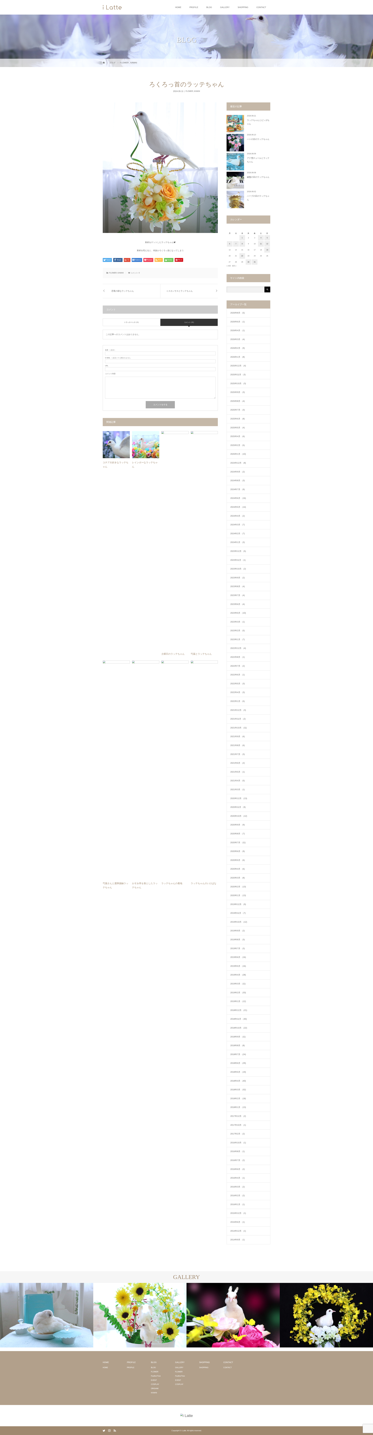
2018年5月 (238, 1072)
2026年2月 (237, 348)
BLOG (209, 7)
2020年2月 (238, 886)
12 (267, 244)
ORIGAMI (154, 1389)
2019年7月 (237, 948)
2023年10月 (238, 569)
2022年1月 (237, 701)
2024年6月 (238, 498)
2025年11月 (238, 374)
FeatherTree (156, 1376)
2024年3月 (237, 524)
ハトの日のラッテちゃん (258, 139)
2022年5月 (237, 683)
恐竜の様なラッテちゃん (122, 291)
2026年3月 (237, 339)
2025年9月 (237, 392)
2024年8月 (237, 480)
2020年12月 (238, 798)
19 (267, 250)
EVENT (154, 1380)
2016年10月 (238, 1142)
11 (261, 244)
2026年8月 (237, 313)
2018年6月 (238, 1063)
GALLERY (224, 7)
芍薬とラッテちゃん (201, 654)
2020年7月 (238, 842)
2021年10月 (238, 728)
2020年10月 (238, 816)
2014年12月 (238, 1231)
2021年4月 (237, 780)
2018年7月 (238, 1054)
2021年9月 (237, 736)
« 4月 (229, 266)
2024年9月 (237, 472)
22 (242, 256)
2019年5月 (238, 966)
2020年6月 (237, 851)
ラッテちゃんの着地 (171, 883)
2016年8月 (237, 1151)
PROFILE (193, 7)
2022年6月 (237, 675)
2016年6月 (237, 1169)
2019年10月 (238, 922)
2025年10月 (238, 383)
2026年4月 (237, 330)
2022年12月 (238, 648)
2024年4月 (237, 516)
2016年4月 (237, 1178)
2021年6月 (237, 763)
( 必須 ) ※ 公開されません (118, 358)
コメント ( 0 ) (189, 322)
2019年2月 (238, 992)
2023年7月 (237, 595)
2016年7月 (237, 1160)
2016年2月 (237, 1195)
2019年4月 (238, 975)
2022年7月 (237, 666)
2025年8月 (237, 401)
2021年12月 (238, 710)
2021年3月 (237, 789)
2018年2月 (238, 1098)
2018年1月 (238, 1107)
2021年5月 (237, 772)
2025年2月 (237, 445)
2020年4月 (237, 869)
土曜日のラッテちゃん (173, 654)
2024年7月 (237, 489)
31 (255, 262)
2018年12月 (238, 1010)
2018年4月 (238, 1081)
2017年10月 (238, 1125)
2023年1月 (237, 639)
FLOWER (189, 91)
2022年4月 (237, 692)
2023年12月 (238, 551)
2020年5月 (237, 860)
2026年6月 (237, 322)
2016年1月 (237, 1204)
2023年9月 (237, 577)
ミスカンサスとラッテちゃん (179, 291)
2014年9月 (237, 1239)
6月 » (234, 266)
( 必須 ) (110, 350)
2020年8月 (237, 833)
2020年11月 (238, 807)
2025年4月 (237, 436)
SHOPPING (243, 7)
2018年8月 (237, 1045)
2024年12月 (238, 463)
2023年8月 (237, 586)
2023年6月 (237, 604)
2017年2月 (237, 1134)
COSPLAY (155, 1384)
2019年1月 (238, 1001)
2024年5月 (238, 507)
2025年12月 (238, 366)
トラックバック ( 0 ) (131, 322)
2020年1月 (238, 895)
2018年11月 (238, 1019)
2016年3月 (237, 1187)
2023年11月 (238, 560)
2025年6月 (237, 419)
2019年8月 (237, 939)
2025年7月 (237, 410)
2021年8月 (237, 745)
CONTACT (261, 7)
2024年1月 (237, 542)
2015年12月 (238, 1213)
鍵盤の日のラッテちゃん (258, 177)
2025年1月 (238, 454)
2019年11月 (238, 913)
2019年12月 (238, 904)
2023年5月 (238, 613)
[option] (46, 1315)
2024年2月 (237, 533)
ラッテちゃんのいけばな (203, 883)
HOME (178, 7)
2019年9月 (237, 930)
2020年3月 (237, 878)
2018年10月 (238, 1028)
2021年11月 (238, 719)
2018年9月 (238, 1037)
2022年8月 (237, 657)
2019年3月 (238, 984)
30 (248, 262)
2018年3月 (238, 1089)
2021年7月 (237, 754)
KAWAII (197, 91)
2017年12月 (238, 1116)
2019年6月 (238, 957)
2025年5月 (237, 427)
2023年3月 (237, 622)
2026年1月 (237, 357)
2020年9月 (237, 825)
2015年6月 (237, 1222)
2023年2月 (237, 630)
